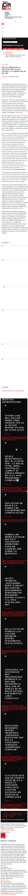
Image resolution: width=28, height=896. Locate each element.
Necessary (5, 867)
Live (6, 15)
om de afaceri (11, 390)
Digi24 (20, 112)
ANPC (11, 816)
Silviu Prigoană (20, 390)
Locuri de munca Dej (13, 17)
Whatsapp (21, 49)
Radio (7, 13)
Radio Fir (4, 76)
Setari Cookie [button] (5, 830)
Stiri (7, 12)
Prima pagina (8, 52)
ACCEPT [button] (12, 830)
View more (8, 433)
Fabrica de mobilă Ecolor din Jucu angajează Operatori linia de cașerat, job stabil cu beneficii (15, 562)
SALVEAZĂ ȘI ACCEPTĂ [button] (8, 894)
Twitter (5, 49)
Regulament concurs (15, 813)
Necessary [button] (3, 865)
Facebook (10, 49)
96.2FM (4, 9)
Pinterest (15, 49)
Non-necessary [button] (5, 880)
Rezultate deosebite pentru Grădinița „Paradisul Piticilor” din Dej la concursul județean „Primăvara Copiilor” (15, 758)
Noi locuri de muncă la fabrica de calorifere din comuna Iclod (14, 520)
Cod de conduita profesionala (15, 813)
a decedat (4, 390)
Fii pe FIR (8, 18)
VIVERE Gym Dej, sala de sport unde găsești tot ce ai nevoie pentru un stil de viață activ (14, 438)
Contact (6, 813)
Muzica (8, 14)
